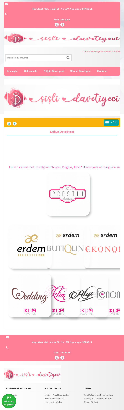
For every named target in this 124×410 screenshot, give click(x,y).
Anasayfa (12, 71)
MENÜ (114, 122)
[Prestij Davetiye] (32, 374)
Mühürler (102, 71)
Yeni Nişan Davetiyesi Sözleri (98, 398)
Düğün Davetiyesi (54, 71)
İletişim (9, 398)
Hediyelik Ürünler (53, 402)
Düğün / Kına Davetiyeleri (57, 395)
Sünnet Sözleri (91, 402)
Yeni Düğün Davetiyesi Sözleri (98, 395)
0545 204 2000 (62, 19)
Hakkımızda (30, 71)
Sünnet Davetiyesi (80, 71)
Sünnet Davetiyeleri (54, 398)
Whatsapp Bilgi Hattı (9, 403)
